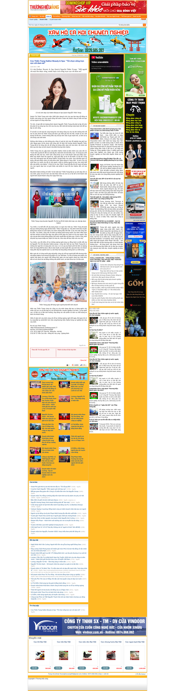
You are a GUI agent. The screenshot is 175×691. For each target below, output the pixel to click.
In (69, 365)
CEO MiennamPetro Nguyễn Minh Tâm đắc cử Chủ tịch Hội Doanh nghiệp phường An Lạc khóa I (106, 160)
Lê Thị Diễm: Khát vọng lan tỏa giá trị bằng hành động (77, 426)
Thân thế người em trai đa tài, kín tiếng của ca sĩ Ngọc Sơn (77, 438)
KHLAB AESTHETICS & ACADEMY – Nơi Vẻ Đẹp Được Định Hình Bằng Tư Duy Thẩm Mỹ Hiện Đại (105, 222)
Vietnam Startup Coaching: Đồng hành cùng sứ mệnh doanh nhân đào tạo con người (58, 509)
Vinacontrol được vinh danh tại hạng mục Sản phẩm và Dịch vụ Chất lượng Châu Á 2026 (105, 129)
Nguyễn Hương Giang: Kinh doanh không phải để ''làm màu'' (50, 502)
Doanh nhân (44, 19)
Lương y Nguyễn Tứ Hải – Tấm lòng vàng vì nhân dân (78, 398)
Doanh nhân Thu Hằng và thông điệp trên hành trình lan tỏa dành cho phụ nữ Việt (57, 496)
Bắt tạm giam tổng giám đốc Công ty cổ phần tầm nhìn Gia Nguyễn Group (55, 491)
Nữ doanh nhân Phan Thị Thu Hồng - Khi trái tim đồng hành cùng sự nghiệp (55, 574)
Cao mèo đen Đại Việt (87, 642)
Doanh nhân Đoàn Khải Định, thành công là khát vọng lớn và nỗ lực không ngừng (48, 440)
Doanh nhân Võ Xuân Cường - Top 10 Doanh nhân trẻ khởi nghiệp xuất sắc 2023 (49, 473)
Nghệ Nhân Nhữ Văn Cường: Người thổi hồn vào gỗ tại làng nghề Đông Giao (56, 544)
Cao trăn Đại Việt (64, 642)
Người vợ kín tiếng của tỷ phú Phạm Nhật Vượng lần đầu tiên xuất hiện (54, 513)
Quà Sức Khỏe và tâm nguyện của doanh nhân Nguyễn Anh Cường (53, 518)
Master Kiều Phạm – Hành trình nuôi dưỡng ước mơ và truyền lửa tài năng (55, 520)
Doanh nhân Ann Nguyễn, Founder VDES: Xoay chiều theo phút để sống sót (55, 531)
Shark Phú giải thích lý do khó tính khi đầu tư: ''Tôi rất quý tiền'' (51, 487)
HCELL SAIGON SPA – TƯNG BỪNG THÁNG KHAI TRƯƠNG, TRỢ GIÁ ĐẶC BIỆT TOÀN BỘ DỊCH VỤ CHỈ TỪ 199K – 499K (105, 259)
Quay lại (83, 360)
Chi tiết (34, 668)
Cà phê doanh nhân (55, 19)
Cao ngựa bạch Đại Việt (135, 642)
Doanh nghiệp (34, 19)
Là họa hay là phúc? (96, 330)
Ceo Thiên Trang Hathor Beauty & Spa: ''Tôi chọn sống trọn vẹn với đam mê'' (56, 610)
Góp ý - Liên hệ (103, 674)
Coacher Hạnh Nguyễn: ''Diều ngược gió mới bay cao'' (48, 489)
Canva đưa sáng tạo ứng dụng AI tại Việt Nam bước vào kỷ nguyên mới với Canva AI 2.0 (111, 267)
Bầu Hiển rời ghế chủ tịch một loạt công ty (44, 500)
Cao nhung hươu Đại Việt (111, 642)
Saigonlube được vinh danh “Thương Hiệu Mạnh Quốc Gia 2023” (103, 343)
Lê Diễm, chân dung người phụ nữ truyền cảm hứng (78, 450)
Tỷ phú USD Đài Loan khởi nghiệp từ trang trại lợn (47, 525)
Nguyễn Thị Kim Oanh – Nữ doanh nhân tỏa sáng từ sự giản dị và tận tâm (55, 564)
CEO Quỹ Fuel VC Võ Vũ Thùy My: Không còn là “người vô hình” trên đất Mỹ (55, 527)
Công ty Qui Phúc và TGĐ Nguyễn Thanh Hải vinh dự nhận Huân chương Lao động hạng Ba (49, 461)
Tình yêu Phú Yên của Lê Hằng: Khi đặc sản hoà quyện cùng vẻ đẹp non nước (48, 428)
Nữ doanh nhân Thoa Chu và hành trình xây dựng (49, 450)
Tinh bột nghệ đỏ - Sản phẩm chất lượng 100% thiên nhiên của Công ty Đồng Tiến (105, 198)
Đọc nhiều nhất (94, 309)
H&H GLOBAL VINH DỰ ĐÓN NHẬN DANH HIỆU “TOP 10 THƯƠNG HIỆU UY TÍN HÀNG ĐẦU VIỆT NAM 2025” (108, 290)
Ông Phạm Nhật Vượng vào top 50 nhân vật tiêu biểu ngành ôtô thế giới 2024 (77, 461)
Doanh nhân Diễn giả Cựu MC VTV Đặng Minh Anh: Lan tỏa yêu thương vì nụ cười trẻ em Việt (78, 386)
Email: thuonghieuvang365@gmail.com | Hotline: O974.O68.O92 (77, 674)
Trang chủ (51, 674)
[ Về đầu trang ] (140, 674)
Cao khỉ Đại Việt (40, 642)
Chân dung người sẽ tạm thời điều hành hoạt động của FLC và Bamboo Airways (57, 505)
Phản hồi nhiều (94, 311)
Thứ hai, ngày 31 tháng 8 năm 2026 (40, 25)
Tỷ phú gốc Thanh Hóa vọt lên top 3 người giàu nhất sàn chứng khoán (54, 516)
